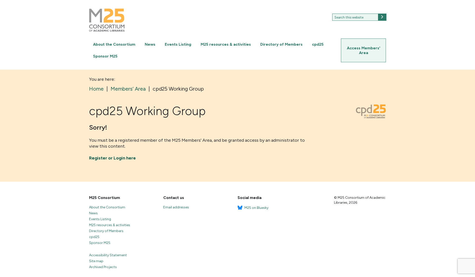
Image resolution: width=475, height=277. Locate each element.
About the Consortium (114, 44)
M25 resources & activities (226, 44)
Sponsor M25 (105, 56)
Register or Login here (112, 158)
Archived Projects (103, 267)
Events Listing (178, 44)
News (150, 44)
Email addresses (176, 207)
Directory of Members (281, 44)
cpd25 (318, 44)
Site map (96, 261)
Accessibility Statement (108, 255)
